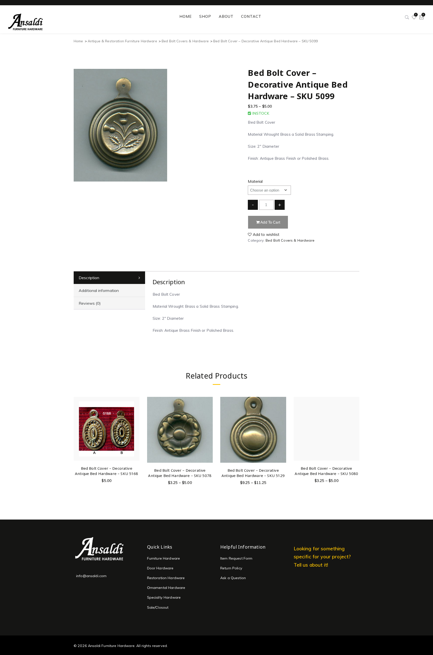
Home (78, 41)
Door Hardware (160, 568)
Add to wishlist (265, 234)
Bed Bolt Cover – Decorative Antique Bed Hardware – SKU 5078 (179, 473)
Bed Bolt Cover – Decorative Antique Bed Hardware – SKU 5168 (106, 471)
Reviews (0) (90, 303)
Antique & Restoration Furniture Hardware (122, 41)
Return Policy (231, 568)
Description (89, 277)
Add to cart (270, 222)
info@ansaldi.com (91, 576)
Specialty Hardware (164, 597)
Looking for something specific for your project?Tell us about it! (322, 557)
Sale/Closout (158, 607)
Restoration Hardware (166, 578)
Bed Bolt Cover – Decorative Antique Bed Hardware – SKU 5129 (253, 473)
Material (255, 181)
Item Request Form (236, 558)
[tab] (109, 277)
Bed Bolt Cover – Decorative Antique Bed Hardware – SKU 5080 (326, 471)
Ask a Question (233, 578)
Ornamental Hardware (166, 587)
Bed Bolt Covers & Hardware (185, 41)
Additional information (99, 290)
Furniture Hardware (163, 558)
